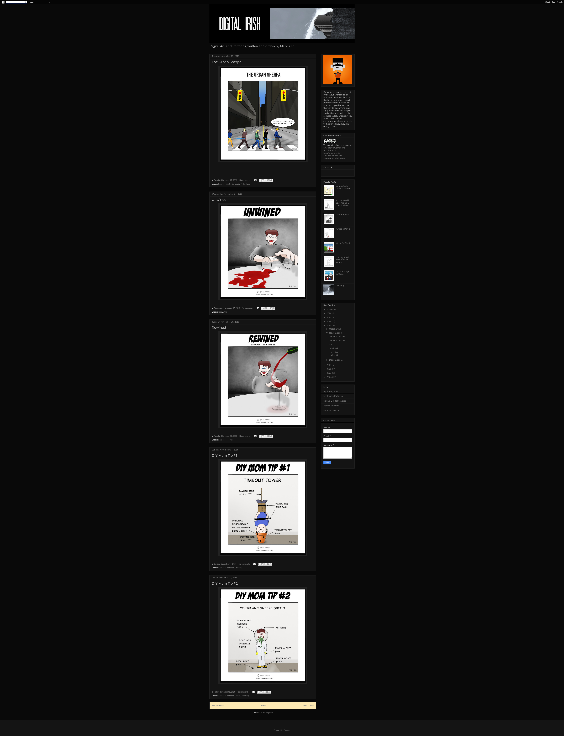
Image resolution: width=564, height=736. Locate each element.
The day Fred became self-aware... (342, 260)
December (335, 360)
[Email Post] (255, 180)
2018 (329, 325)
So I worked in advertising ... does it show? (343, 203)
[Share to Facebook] (268, 180)
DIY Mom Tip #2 (225, 583)
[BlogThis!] (262, 180)
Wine (225, 312)
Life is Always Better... (342, 272)
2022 (329, 369)
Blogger (287, 730)
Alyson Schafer (331, 405)
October (333, 329)
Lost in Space (342, 214)
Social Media (234, 184)
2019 (329, 365)
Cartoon (221, 184)
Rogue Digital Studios (334, 401)
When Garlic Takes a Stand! (343, 187)
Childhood (229, 568)
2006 (329, 309)
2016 (329, 317)
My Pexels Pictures (333, 396)
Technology (245, 184)
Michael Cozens (331, 410)
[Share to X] (265, 180)
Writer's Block (343, 243)
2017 (329, 321)
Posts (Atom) (268, 713)
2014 (329, 313)
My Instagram (330, 391)
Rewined (219, 328)
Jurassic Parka (343, 229)
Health (237, 696)
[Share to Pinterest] (271, 180)
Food (220, 312)
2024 (329, 377)
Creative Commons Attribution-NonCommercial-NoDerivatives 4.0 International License (334, 153)
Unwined (219, 200)
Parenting (238, 568)
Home (263, 705)
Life (226, 184)
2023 (329, 373)
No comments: (245, 180)
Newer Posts (218, 705)
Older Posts (308, 705)
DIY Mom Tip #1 (224, 456)
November (335, 333)
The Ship (340, 285)
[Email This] (260, 180)
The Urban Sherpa (226, 62)
